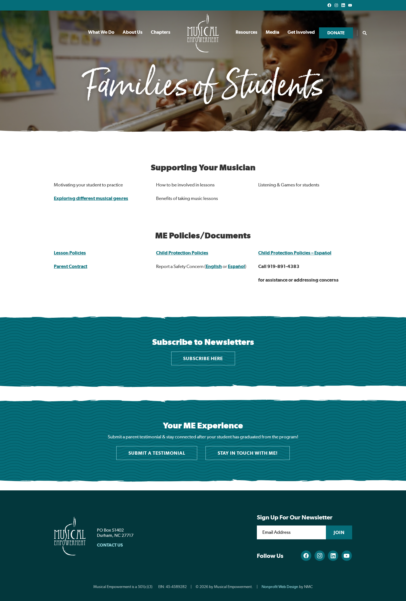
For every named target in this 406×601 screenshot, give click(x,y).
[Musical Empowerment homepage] (203, 33)
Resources (246, 32)
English (214, 266)
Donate (336, 32)
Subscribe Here (203, 358)
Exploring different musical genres (91, 198)
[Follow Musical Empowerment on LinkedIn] (343, 5)
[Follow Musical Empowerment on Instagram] (336, 5)
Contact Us (110, 545)
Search (365, 33)
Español (236, 266)
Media (272, 32)
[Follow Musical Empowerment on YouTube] (350, 5)
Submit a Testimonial (156, 453)
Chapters (160, 32)
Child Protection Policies (182, 253)
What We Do (101, 32)
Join (339, 532)
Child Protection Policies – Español (294, 253)
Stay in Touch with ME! (248, 453)
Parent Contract (70, 266)
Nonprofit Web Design (280, 586)
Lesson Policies (70, 253)
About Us (133, 32)
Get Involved (301, 32)
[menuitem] (101, 33)
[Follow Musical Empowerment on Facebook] (329, 5)
